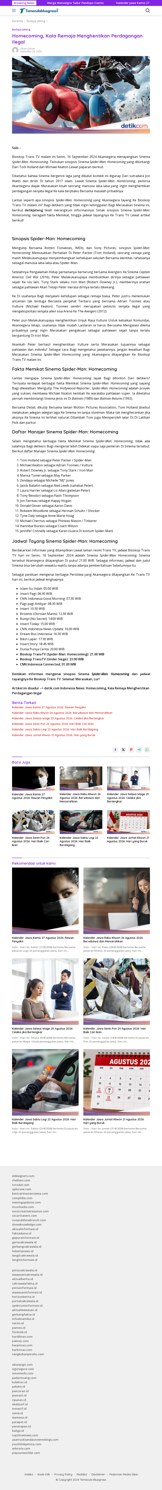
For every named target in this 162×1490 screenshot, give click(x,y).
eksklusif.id (20, 1404)
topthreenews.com (25, 1435)
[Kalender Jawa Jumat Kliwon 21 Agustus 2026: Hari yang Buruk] (128, 822)
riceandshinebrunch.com (29, 1220)
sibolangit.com (22, 1364)
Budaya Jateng (21, 29)
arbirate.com (21, 1448)
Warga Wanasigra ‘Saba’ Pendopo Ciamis (41, 3)
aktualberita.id (22, 1279)
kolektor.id (19, 1382)
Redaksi (82, 1474)
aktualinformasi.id (25, 1229)
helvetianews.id (22, 1251)
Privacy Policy (63, 1474)
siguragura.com (23, 1369)
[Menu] (14, 10)
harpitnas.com (22, 1345)
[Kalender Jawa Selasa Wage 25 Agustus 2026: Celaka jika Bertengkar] (128, 778)
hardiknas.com (22, 1336)
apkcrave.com (21, 1189)
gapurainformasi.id (25, 1238)
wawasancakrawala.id (27, 1274)
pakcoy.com (20, 1341)
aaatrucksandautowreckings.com (35, 1439)
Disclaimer (98, 1474)
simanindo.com (22, 1373)
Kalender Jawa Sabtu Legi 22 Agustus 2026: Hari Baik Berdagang (55, 729)
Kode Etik (44, 1474)
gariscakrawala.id (24, 1242)
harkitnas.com (22, 1350)
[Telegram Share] (139, 750)
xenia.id (17, 1413)
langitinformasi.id (24, 1260)
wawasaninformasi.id (27, 1292)
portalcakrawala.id (25, 1301)
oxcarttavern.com (24, 1215)
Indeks (29, 1474)
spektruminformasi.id (27, 1305)
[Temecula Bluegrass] (38, 10)
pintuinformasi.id (24, 1288)
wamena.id (19, 1417)
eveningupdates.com (26, 1202)
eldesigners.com (23, 1176)
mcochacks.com (23, 1207)
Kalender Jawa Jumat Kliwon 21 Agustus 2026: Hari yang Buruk (53, 735)
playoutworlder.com (26, 1453)
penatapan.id (21, 1426)
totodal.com (20, 1185)
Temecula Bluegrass (93, 1480)
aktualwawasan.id (24, 1310)
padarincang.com (24, 1378)
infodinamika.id (23, 1319)
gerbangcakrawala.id (26, 1246)
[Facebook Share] (115, 750)
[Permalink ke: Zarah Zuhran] (15, 50)
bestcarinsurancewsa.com (30, 1193)
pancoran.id (20, 1391)
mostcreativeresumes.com (30, 1211)
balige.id (18, 1431)
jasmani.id (19, 1395)
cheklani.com (21, 1180)
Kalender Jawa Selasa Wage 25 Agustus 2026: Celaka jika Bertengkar (58, 718)
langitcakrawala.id (25, 1255)
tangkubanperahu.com (28, 1354)
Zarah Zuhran (27, 48)
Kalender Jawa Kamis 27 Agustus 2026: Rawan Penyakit (120, 3)
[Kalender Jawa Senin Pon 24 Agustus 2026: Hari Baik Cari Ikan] (33, 822)
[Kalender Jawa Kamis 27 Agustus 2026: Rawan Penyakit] (33, 779)
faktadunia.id (21, 1233)
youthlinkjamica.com (26, 1444)
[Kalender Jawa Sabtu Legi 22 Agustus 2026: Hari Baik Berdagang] (81, 822)
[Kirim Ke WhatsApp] (147, 750)
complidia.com (22, 1198)
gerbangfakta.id (23, 1314)
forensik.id (19, 1332)
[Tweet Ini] (123, 750)
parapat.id (19, 1422)
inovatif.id (19, 1408)
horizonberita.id (23, 1297)
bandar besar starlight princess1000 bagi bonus (45, 1154)
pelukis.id (18, 1386)
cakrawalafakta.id (25, 1283)
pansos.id (18, 1328)
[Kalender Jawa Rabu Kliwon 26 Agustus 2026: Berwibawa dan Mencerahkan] (81, 778)
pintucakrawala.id (24, 1270)
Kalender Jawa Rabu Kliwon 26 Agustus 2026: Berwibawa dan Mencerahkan (62, 713)
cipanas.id (19, 1400)
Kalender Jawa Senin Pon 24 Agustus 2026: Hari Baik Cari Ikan (53, 724)
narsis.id (18, 1323)
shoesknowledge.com (26, 1224)
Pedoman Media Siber (123, 1474)
